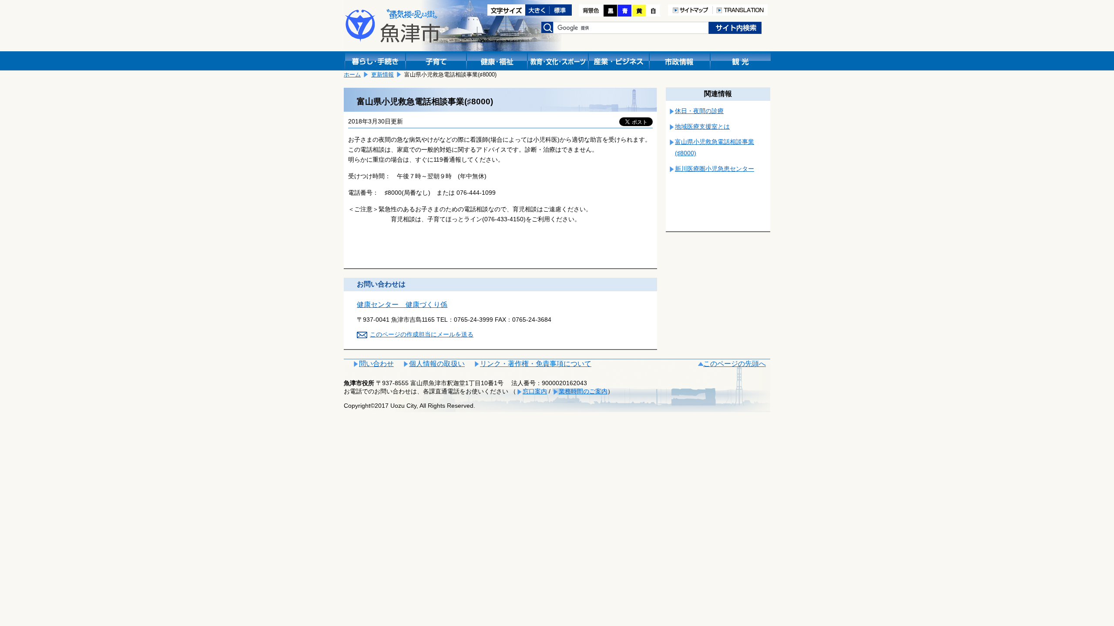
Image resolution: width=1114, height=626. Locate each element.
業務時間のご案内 (583, 391)
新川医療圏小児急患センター (714, 168)
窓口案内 (535, 391)
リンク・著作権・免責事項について (535, 363)
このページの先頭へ (734, 363)
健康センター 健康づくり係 (402, 304)
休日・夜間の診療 (699, 110)
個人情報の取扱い (437, 363)
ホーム (352, 74)
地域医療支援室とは (702, 126)
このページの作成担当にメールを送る (421, 334)
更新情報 (382, 74)
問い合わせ (376, 363)
